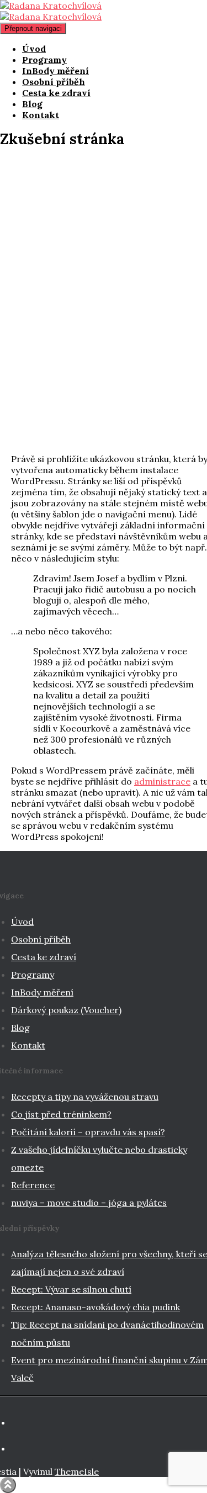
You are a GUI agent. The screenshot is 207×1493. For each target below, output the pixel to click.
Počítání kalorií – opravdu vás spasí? (88, 1131)
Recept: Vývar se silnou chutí (71, 1289)
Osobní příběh (53, 81)
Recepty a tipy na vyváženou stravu (84, 1096)
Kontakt (40, 114)
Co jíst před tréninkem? (61, 1114)
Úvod (34, 48)
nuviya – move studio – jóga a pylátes (89, 1202)
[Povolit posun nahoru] (8, 1485)
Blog (32, 103)
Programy (44, 59)
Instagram (25, 1451)
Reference (33, 1184)
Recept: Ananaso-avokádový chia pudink (95, 1306)
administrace (162, 781)
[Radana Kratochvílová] (51, 11)
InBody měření (55, 70)
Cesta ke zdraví (56, 92)
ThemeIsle (77, 1471)
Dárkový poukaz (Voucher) (66, 1009)
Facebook (25, 1425)
